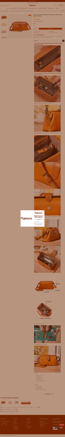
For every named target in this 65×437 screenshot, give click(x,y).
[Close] (43, 211)
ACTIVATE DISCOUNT (38, 224)
